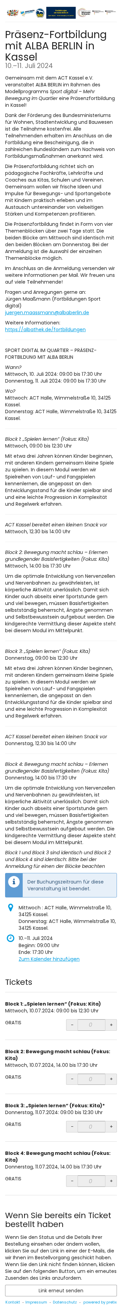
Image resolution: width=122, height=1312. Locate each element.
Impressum (36, 1302)
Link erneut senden (61, 1290)
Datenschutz (65, 1302)
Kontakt (12, 1302)
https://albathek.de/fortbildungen (45, 329)
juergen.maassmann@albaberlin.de (47, 312)
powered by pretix (100, 1302)
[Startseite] (61, 13)
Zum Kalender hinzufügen (49, 959)
